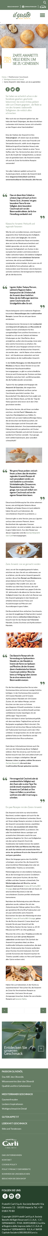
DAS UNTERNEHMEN (12, 1155)
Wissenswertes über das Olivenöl (18, 1081)
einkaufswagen (31, 6)
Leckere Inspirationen (12, 1104)
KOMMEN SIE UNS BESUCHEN (16, 1174)
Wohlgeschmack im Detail (14, 79)
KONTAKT (7, 1160)
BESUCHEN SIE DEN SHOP (14, 1178)
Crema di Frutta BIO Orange (23, 918)
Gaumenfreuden (10, 1099)
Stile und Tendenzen (11, 1128)
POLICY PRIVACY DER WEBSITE (16, 1169)
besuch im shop (13, 6)
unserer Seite (21, 999)
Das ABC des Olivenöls (13, 1076)
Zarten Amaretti (12, 763)
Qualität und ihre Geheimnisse (16, 1086)
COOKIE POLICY (9, 1164)
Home (4, 77)
